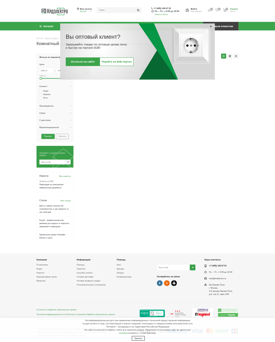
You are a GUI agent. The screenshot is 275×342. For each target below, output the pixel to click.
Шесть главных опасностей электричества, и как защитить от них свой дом (54, 209)
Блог (119, 265)
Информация (84, 259)
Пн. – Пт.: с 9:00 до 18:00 (167, 11)
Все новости (65, 176)
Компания (42, 259)
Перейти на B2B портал (117, 61)
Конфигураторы (124, 277)
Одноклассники (167, 283)
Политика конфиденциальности (50, 314)
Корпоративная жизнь (47, 277)
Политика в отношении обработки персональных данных (90, 314)
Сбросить (62, 136)
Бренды (120, 269)
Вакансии (41, 281)
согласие (123, 333)
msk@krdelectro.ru (217, 278)
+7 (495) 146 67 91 (162, 8)
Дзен (174, 283)
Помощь (81, 265)
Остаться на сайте (83, 61)
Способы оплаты (85, 273)
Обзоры (120, 273)
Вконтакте (160, 283)
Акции (39, 269)
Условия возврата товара (88, 281)
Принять (138, 338)
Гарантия (81, 269)
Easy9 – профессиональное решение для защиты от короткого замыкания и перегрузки (54, 223)
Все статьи (66, 200)
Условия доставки (85, 277)
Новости (40, 273)
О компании (42, 265)
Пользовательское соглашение (91, 285)
